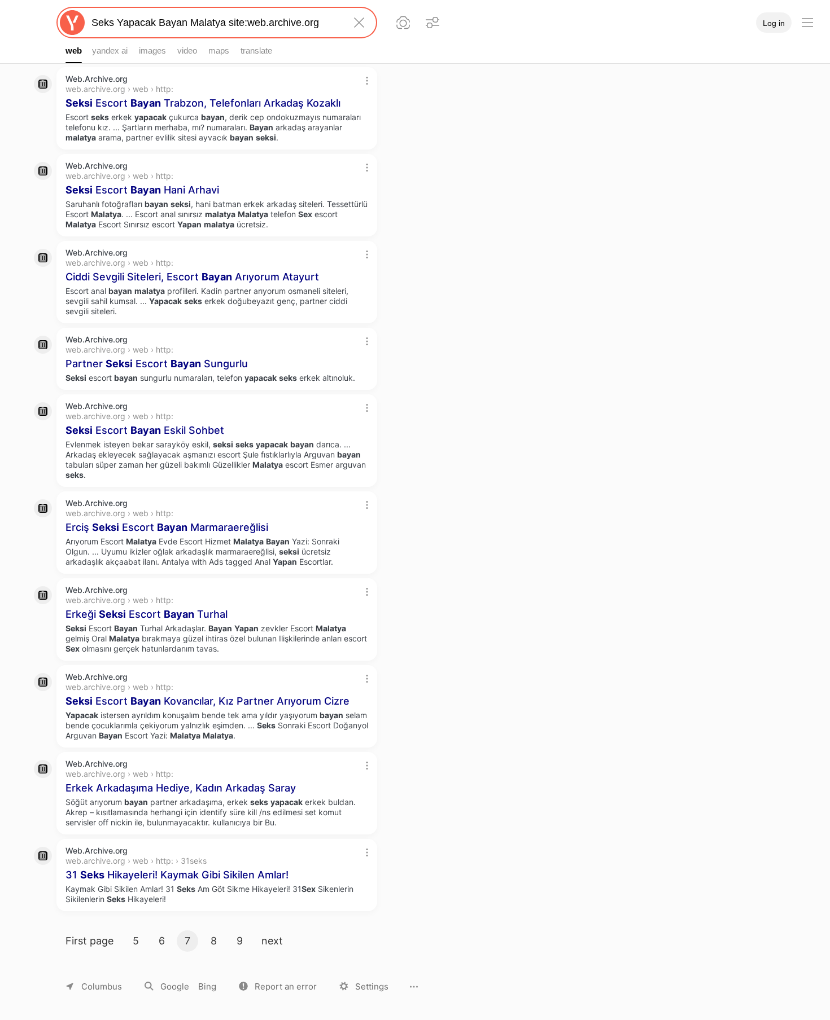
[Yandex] (72, 22)
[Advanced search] (432, 22)
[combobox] (214, 22)
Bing (207, 986)
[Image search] (403, 22)
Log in (774, 23)
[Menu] (807, 22)
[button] (278, 986)
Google (174, 986)
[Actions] (367, 80)
